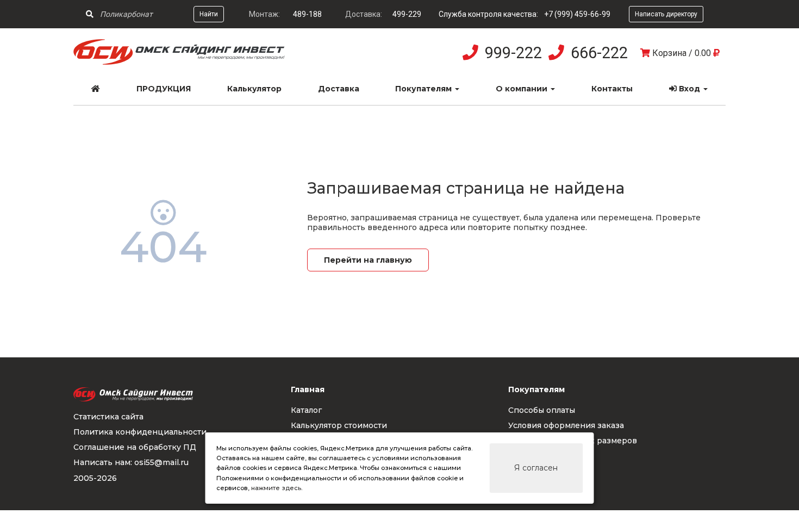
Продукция (163, 89)
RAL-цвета (530, 456)
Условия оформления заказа (566, 425)
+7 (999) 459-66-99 (577, 14)
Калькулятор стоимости (339, 425)
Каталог (306, 410)
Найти (208, 14)
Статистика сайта (108, 417)
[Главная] (95, 89)
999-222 (513, 53)
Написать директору (666, 14)
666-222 (599, 53)
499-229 (406, 14)
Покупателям (424, 89)
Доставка (338, 89)
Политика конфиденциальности (140, 432)
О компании (523, 89)
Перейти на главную (368, 260)
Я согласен (536, 468)
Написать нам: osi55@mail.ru (131, 462)
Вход (689, 89)
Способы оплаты (541, 410)
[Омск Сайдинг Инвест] (179, 62)
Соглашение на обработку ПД (134, 447)
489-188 (307, 14)
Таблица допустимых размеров (572, 440)
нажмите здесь (276, 488)
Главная (307, 389)
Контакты (612, 89)
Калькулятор (254, 89)
